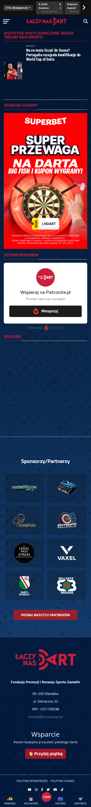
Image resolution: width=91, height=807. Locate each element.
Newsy (30, 46)
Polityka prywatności (32, 781)
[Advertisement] (45, 389)
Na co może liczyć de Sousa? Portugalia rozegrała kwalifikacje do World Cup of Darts (53, 54)
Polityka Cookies (62, 781)
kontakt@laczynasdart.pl (45, 716)
